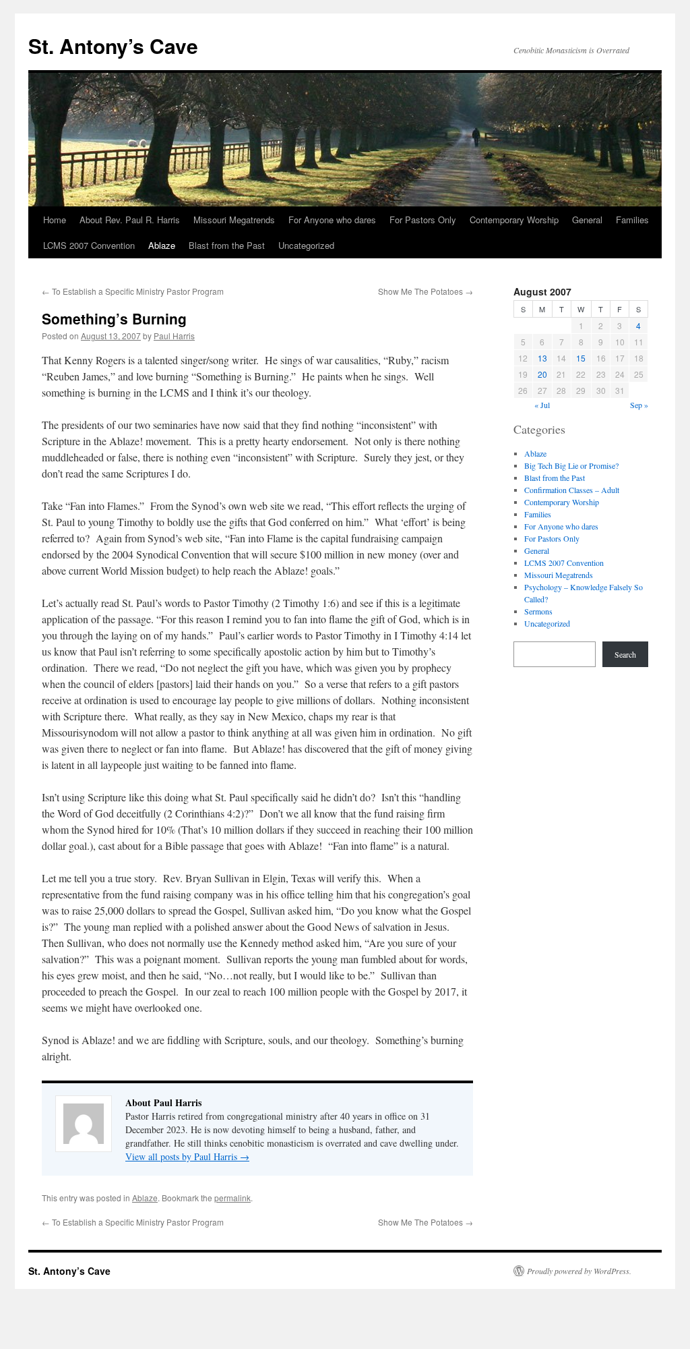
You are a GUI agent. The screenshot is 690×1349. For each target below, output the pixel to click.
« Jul (542, 404)
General (587, 219)
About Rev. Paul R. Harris (130, 219)
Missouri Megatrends (234, 219)
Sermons (538, 611)
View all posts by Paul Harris (187, 1156)
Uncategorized (306, 245)
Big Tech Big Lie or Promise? (571, 465)
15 (581, 358)
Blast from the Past (227, 245)
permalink (232, 1197)
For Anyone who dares (332, 219)
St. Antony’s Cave (113, 45)
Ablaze (161, 245)
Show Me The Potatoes (425, 291)
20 (542, 374)
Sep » (639, 404)
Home (54, 219)
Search (625, 654)
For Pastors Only (422, 219)
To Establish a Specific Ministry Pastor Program (133, 291)
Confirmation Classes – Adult (571, 489)
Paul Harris (174, 335)
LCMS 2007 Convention (89, 245)
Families (632, 219)
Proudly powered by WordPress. (579, 1270)
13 (542, 358)
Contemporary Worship (514, 219)
